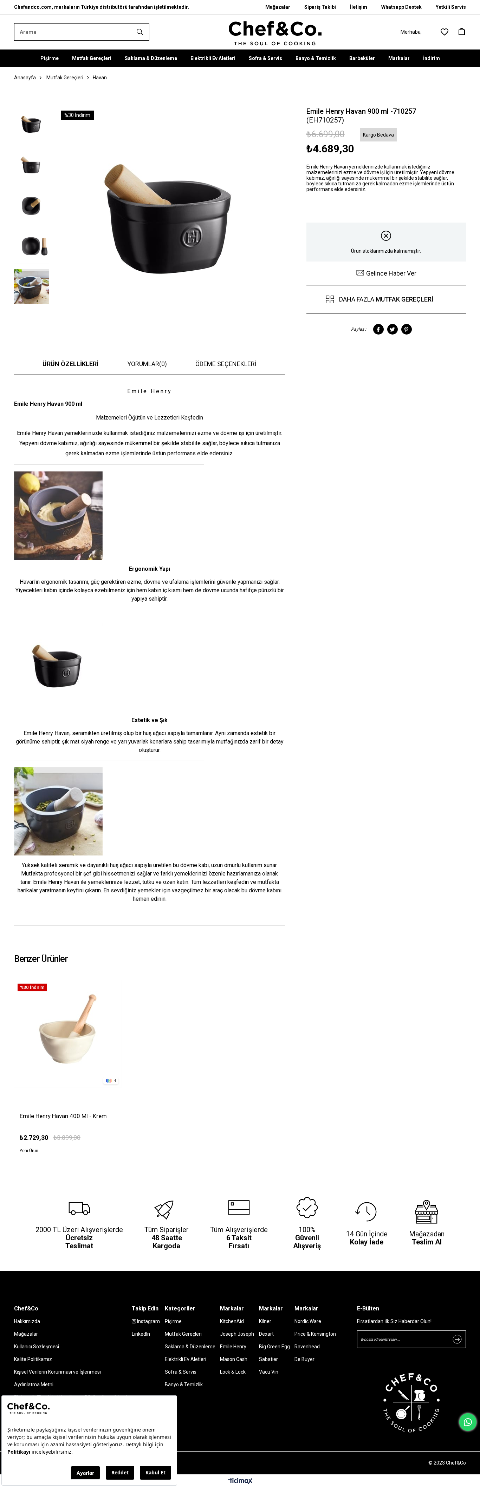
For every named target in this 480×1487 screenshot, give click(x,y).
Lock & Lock (233, 1372)
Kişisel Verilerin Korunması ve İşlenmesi (57, 1372)
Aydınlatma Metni (33, 1384)
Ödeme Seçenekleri (226, 364)
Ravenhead (307, 1346)
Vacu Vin (268, 1372)
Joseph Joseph (237, 1334)
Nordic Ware (307, 1321)
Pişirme (49, 58)
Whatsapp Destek (401, 7)
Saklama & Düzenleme (151, 58)
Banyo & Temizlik (316, 58)
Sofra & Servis (265, 58)
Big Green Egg (274, 1346)
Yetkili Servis (451, 7)
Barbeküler (362, 58)
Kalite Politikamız (33, 1359)
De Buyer (304, 1359)
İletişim (358, 7)
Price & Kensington (315, 1334)
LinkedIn (141, 1334)
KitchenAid (232, 1321)
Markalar (399, 58)
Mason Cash (233, 1359)
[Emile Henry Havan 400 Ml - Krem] (68, 1034)
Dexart (266, 1334)
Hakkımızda (27, 1321)
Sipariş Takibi (320, 7)
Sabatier (268, 1359)
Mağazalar (277, 7)
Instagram (148, 1321)
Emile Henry (233, 1346)
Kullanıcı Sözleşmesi (36, 1346)
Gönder (457, 1339)
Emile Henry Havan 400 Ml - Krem (63, 1115)
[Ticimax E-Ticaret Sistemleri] (240, 1481)
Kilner (265, 1321)
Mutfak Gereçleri (91, 58)
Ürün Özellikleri (70, 364)
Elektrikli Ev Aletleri (212, 58)
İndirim (431, 58)
